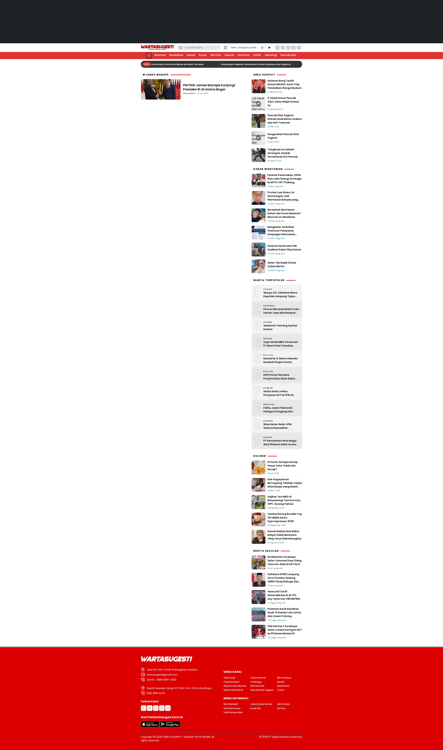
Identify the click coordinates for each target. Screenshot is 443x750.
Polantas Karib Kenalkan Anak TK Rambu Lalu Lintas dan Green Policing (284, 612)
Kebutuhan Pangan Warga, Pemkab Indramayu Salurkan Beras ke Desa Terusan (151, 64)
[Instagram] (288, 47)
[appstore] (150, 726)
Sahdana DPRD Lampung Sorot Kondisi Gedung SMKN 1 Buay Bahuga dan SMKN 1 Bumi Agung (283, 580)
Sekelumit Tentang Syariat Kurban (280, 327)
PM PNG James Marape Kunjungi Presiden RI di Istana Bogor (209, 87)
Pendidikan (176, 55)
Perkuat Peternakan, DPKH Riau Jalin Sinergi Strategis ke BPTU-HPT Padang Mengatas (285, 180)
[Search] (181, 48)
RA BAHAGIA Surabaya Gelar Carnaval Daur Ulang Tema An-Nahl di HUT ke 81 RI (285, 562)
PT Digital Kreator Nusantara (285, 737)
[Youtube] (162, 708)
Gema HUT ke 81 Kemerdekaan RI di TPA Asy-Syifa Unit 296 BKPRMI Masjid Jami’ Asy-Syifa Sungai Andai (284, 599)
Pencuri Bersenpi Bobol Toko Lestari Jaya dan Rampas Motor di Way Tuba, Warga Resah (281, 311)
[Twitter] (282, 47)
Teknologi (270, 55)
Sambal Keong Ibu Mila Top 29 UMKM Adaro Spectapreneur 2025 (285, 517)
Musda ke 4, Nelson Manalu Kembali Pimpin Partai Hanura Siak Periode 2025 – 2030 (280, 360)
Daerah (229, 55)
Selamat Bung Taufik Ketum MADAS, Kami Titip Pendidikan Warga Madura (284, 84)
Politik (257, 55)
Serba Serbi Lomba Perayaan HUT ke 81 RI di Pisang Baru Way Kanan (278, 393)
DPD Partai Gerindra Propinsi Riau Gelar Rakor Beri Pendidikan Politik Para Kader (280, 376)
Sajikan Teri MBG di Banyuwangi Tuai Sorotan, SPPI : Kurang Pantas (284, 500)
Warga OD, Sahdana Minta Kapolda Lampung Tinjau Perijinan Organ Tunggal (280, 294)
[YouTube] (293, 47)
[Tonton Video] (269, 48)
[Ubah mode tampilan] (262, 47)
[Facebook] (277, 47)
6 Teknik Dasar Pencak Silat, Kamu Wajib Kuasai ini (283, 101)
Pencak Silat (288, 55)
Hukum (191, 55)
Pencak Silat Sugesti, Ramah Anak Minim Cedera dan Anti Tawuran (285, 119)
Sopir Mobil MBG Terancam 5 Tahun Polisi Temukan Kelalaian (280, 344)
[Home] (149, 55)
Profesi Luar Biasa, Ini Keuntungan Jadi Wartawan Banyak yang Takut (283, 198)
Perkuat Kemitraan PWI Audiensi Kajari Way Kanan (285, 247)
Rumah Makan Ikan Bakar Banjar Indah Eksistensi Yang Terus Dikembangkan (285, 535)
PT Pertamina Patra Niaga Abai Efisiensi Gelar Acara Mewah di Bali (279, 442)
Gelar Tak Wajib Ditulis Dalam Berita (282, 264)
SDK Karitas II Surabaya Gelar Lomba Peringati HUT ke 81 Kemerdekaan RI (285, 629)
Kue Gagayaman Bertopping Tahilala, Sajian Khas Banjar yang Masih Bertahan (285, 485)
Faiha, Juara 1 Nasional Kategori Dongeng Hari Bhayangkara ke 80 (278, 409)
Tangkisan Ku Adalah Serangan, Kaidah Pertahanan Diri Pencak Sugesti (282, 155)
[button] (226, 47)
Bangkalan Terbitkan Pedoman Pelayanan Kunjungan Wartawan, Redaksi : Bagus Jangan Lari (282, 234)
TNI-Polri (215, 55)
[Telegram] (298, 47)
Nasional (160, 55)
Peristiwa (244, 55)
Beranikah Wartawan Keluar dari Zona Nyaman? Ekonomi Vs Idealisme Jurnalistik (284, 215)
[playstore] (170, 726)
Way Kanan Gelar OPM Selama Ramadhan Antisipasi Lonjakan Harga (280, 426)
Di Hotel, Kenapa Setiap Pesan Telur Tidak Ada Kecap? (283, 465)
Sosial (203, 55)
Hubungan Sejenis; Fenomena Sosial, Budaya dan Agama (252, 64)
